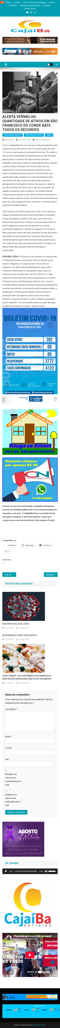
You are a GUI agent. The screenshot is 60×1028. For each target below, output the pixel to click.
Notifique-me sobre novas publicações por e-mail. (13, 800)
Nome (8, 736)
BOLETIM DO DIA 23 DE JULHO (15, 624)
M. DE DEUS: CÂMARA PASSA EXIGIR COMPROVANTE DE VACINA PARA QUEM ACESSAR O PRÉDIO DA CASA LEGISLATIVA (11, 575)
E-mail (8, 748)
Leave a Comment (42, 140)
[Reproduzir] (6, 871)
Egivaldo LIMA (24, 140)
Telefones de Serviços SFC (30, 6)
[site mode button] (50, 64)
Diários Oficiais (30, 9)
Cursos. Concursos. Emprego (34, 3)
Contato (47, 6)
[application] (30, 871)
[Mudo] (46, 871)
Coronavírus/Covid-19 (12, 135)
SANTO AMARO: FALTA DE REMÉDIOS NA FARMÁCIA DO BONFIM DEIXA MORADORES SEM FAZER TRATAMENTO (26, 677)
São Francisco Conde (34, 135)
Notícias (13, 6)
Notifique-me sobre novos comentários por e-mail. (13, 779)
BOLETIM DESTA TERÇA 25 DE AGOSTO (19, 635)
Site (7, 759)
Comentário (11, 709)
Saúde (49, 135)
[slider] (52, 871)
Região (8, 3)
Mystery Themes (39, 1025)
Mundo (52, 3)
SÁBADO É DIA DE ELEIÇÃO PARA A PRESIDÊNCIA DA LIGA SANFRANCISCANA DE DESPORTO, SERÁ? (52, 575)
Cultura (17, 3)
